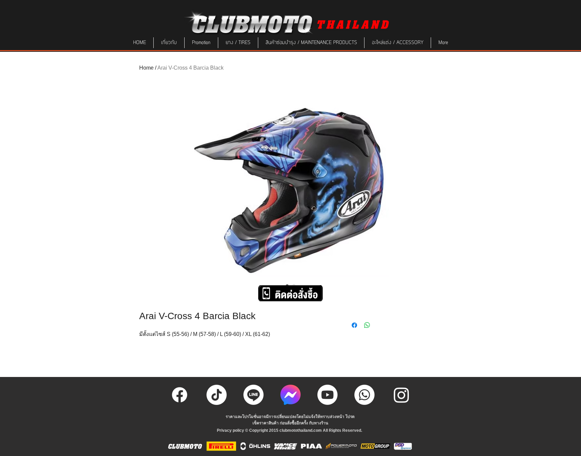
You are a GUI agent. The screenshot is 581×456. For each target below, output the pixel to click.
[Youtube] (327, 395)
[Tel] (364, 395)
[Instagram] (401, 395)
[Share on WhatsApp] (367, 325)
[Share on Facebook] (354, 325)
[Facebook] (179, 395)
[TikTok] (216, 395)
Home (146, 68)
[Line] (253, 395)
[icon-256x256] (290, 395)
